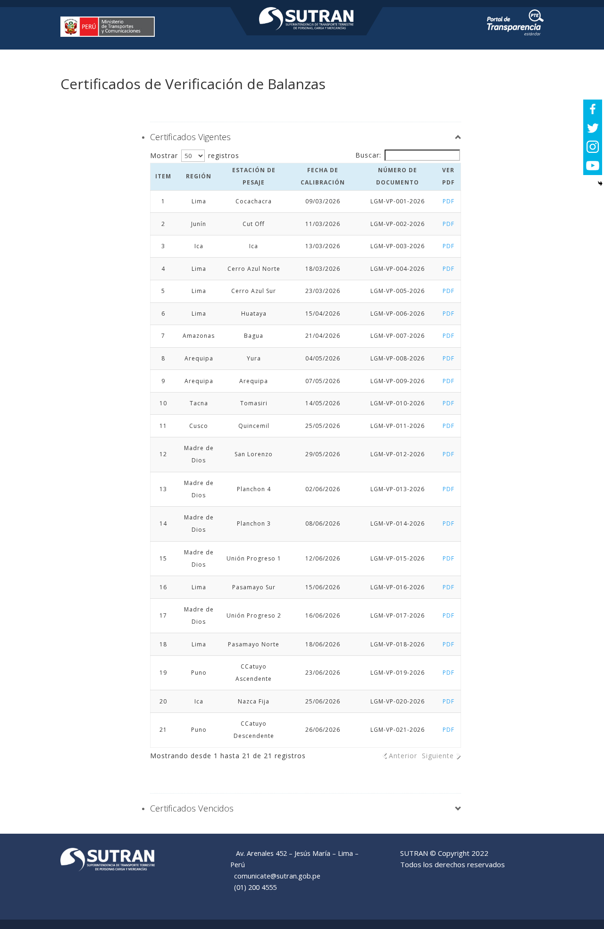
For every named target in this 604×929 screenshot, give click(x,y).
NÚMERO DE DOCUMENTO (397, 176)
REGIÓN (198, 176)
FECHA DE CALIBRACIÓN (323, 176)
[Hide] (600, 183)
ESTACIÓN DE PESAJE (254, 176)
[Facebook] (592, 109)
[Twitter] (592, 127)
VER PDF (448, 176)
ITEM (163, 176)
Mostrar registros (194, 155)
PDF (448, 201)
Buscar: (368, 155)
